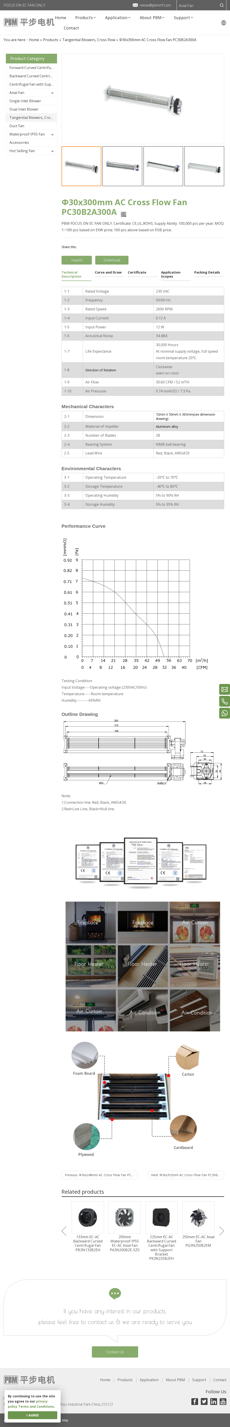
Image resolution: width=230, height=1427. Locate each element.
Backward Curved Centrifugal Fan (33, 75)
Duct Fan (16, 125)
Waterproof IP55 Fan (27, 134)
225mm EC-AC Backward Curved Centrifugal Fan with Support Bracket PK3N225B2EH (161, 1248)
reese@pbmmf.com (155, 5)
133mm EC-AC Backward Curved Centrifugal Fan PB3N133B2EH (87, 1243)
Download (112, 260)
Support (199, 1379)
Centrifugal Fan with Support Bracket (33, 84)
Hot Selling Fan (22, 150)
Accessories (19, 142)
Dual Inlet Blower (24, 109)
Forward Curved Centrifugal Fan (33, 67)
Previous (64, 1231)
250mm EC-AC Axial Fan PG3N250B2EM (198, 1241)
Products (125, 1379)
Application (149, 1379)
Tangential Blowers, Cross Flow (33, 117)
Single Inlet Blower (25, 100)
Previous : (101, 1175)
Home (105, 1379)
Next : (187, 1175)
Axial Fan (186, 5)
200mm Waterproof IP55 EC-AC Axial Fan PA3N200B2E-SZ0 (124, 1243)
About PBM (175, 1379)
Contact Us (115, 1351)
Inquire (76, 260)
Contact (219, 1379)
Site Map (61, 1420)
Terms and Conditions (36, 1406)
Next (221, 1231)
